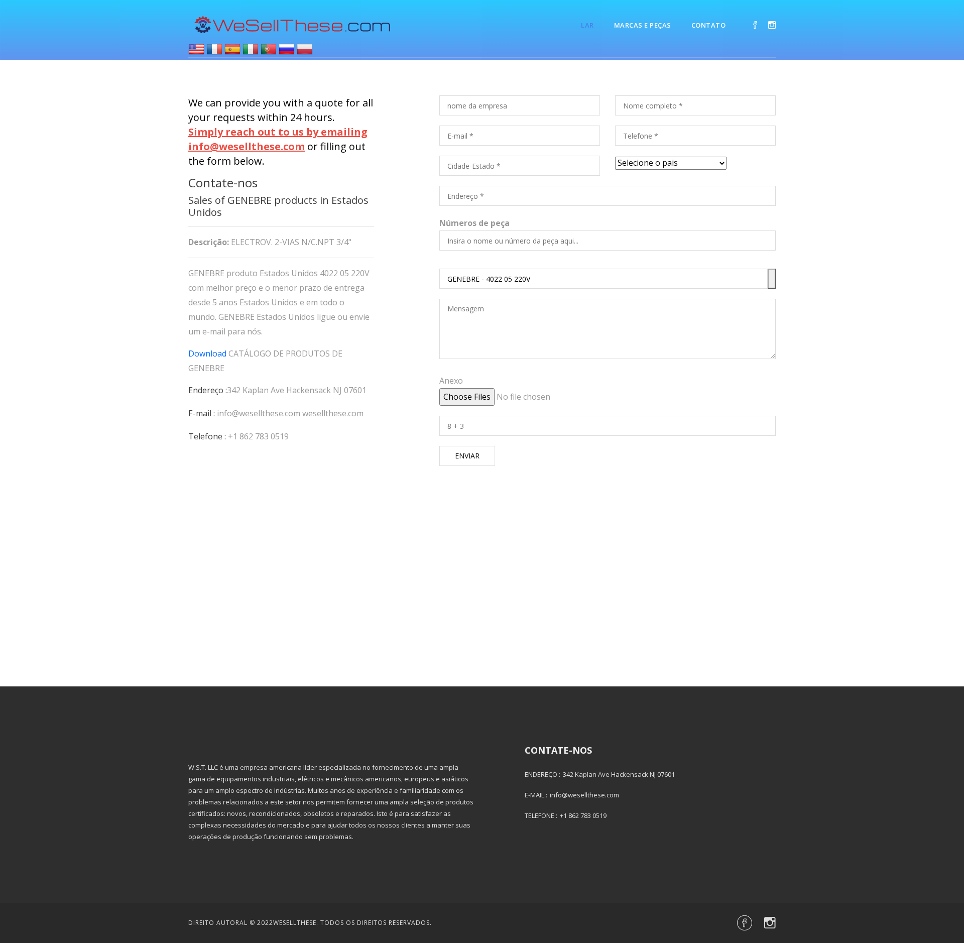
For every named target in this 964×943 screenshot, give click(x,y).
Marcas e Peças (642, 25)
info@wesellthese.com (258, 413)
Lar (587, 25)
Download (207, 353)
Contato (708, 25)
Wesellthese (294, 922)
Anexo (451, 380)
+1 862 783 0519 (258, 436)
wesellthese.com (333, 413)
